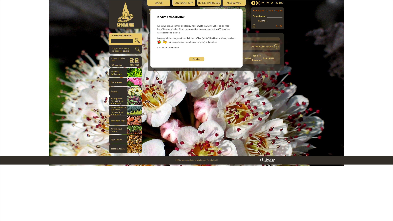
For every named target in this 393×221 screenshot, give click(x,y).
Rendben (196, 59)
